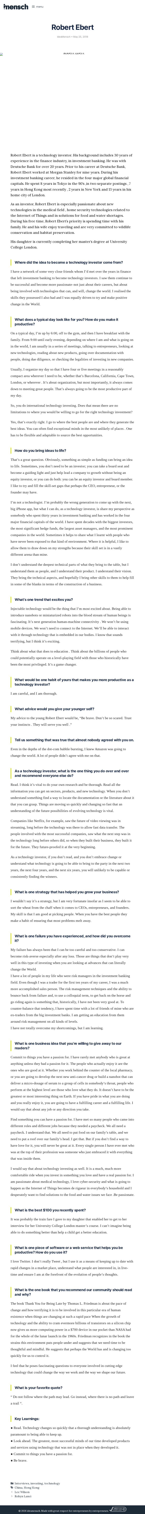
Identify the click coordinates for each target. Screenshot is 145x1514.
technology (52, 1483)
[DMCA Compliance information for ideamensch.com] (117, 1510)
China (18, 1487)
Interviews (22, 1483)
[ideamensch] (16, 6)
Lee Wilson (22, 1492)
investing (37, 1483)
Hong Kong (31, 1487)
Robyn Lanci (23, 1496)
